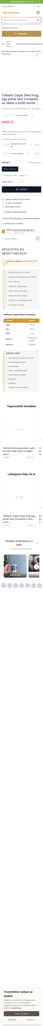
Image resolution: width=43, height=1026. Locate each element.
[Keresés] (37, 20)
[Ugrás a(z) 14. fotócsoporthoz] (33, 585)
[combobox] (21, 20)
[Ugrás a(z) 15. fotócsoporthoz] (39, 585)
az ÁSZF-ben (16, 1008)
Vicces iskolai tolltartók (9, 44)
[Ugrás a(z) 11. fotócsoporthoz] (15, 585)
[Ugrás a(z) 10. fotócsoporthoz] (9, 585)
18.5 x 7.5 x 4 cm (10, 169)
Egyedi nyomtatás (11, 28)
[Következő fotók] (36, 567)
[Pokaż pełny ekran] (36, 54)
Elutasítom (12, 1020)
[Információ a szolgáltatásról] (30, 144)
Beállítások (31, 1020)
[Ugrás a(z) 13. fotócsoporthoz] (27, 585)
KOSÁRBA (23, 189)
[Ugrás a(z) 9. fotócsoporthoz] (3, 585)
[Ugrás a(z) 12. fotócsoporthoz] (21, 585)
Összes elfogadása (21, 1014)
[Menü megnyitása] (38, 6)
